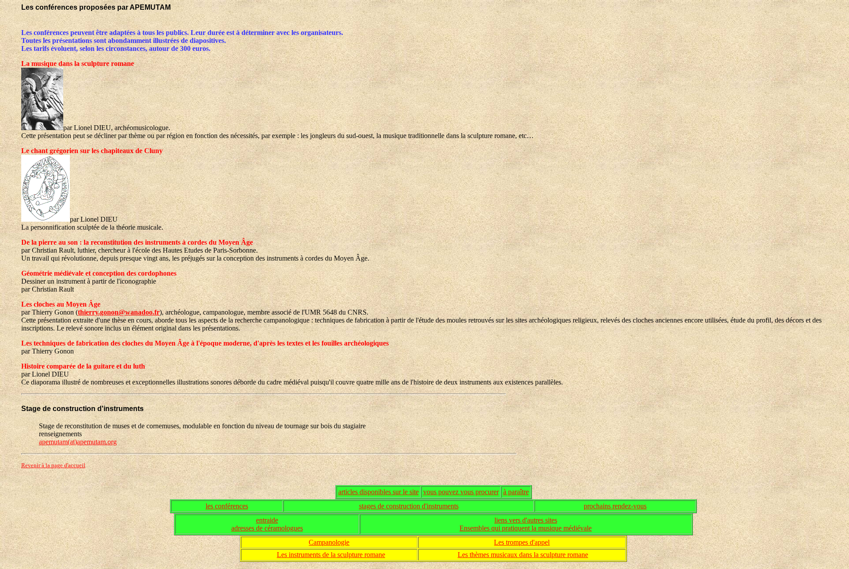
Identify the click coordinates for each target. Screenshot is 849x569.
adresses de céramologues (267, 528)
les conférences (227, 506)
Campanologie (329, 542)
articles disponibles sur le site (378, 492)
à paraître (516, 492)
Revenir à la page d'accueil (53, 465)
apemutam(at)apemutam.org (78, 442)
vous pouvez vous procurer (461, 492)
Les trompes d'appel (522, 542)
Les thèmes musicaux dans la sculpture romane (523, 554)
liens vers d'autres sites (525, 520)
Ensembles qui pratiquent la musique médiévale (525, 528)
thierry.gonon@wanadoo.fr (119, 312)
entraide (267, 520)
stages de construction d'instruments (409, 506)
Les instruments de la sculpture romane (331, 554)
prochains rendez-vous (615, 506)
